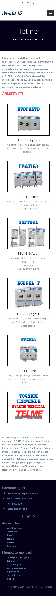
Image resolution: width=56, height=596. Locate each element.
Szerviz (10, 542)
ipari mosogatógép (16, 568)
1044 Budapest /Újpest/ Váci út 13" (23, 493)
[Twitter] (27, 2)
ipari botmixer (13, 575)
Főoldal (16, 39)
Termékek (28, 39)
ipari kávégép (13, 564)
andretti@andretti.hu (16, 508)
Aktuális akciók (14, 528)
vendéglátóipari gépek (18, 557)
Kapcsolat (11, 546)
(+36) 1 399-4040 (14, 503)
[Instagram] (33, 2)
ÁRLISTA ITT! (13, 93)
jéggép (10, 579)
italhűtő (10, 561)
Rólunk (10, 539)
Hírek (9, 535)
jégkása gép (12, 572)
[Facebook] (22, 2)
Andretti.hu (10, 523)
